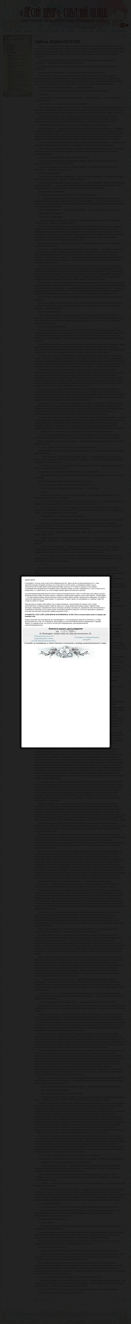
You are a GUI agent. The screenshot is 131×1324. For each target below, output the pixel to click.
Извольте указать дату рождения (66, 629)
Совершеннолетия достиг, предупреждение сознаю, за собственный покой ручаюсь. (43, 638)
